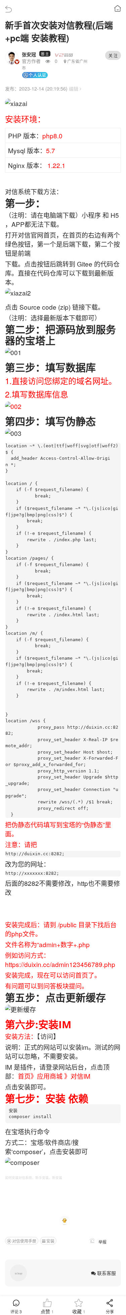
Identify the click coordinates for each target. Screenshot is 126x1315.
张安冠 (29, 54)
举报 (102, 1242)
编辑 (74, 88)
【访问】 (48, 1036)
